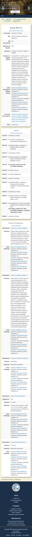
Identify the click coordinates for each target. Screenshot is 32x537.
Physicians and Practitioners (19, 107)
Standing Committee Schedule (16, 514)
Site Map (16, 502)
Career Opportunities (16, 500)
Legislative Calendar (16, 509)
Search (15, 11)
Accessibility (26, 535)
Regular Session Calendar (16, 510)
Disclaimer (19, 535)
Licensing (14, 98)
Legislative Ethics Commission (16, 523)
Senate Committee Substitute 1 (20, 114)
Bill (12, 41)
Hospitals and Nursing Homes (19, 93)
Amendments (18, 30)
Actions (11, 30)
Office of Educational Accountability (16, 525)
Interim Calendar (16, 512)
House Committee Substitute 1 (19, 116)
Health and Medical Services (19, 88)
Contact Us (16, 498)
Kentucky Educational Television (16, 521)
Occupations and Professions (19, 102)
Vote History (14, 124)
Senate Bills (7, 21)
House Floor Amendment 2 (18, 121)
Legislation (9, 19)
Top (11, 133)
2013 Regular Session (20, 19)
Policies (8, 535)
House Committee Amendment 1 (20, 118)
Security (13, 535)
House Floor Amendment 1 (18, 119)
